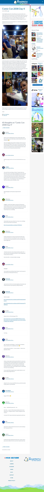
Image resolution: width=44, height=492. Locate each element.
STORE (11, 477)
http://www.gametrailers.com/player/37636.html (13, 224)
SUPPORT (12, 474)
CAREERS (12, 463)
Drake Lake (7, 278)
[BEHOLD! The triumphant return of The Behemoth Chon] (34, 68)
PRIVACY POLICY (11, 480)
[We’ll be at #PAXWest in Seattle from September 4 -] (40, 68)
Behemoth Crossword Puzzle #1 (39, 48)
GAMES (11, 469)
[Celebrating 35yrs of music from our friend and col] (34, 74)
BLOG (11, 472)
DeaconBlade (8, 390)
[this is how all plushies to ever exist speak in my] (40, 80)
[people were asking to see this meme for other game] (34, 80)
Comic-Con (5, 115)
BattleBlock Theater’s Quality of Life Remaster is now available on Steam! (37, 40)
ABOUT (11, 460)
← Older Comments (5, 127)
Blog (4, 114)
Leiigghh (7, 166)
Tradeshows (7, 114)
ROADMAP (11, 466)
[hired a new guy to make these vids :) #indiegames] (40, 74)
